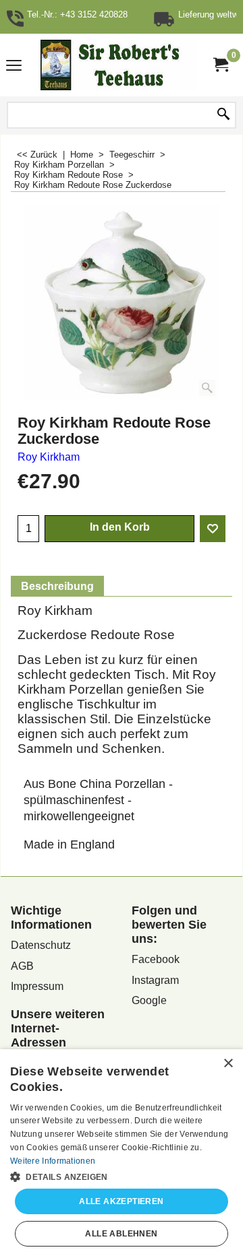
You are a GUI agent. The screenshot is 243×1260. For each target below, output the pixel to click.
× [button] (228, 1064)
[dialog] (121, 1154)
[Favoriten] (212, 528)
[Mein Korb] (220, 65)
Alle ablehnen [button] (121, 1233)
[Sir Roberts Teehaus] (118, 65)
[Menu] (14, 66)
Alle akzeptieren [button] (121, 1201)
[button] (121, 1175)
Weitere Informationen (52, 1161)
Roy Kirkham (49, 457)
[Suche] (223, 115)
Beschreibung (57, 586)
